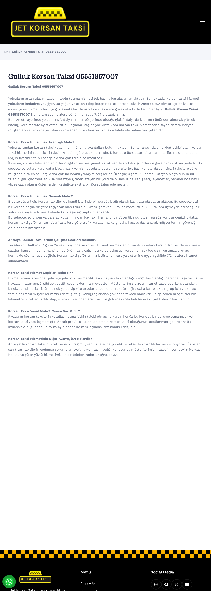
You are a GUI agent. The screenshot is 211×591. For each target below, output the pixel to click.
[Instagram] (156, 584)
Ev (6, 52)
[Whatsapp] (176, 584)
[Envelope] (187, 584)
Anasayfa (87, 583)
